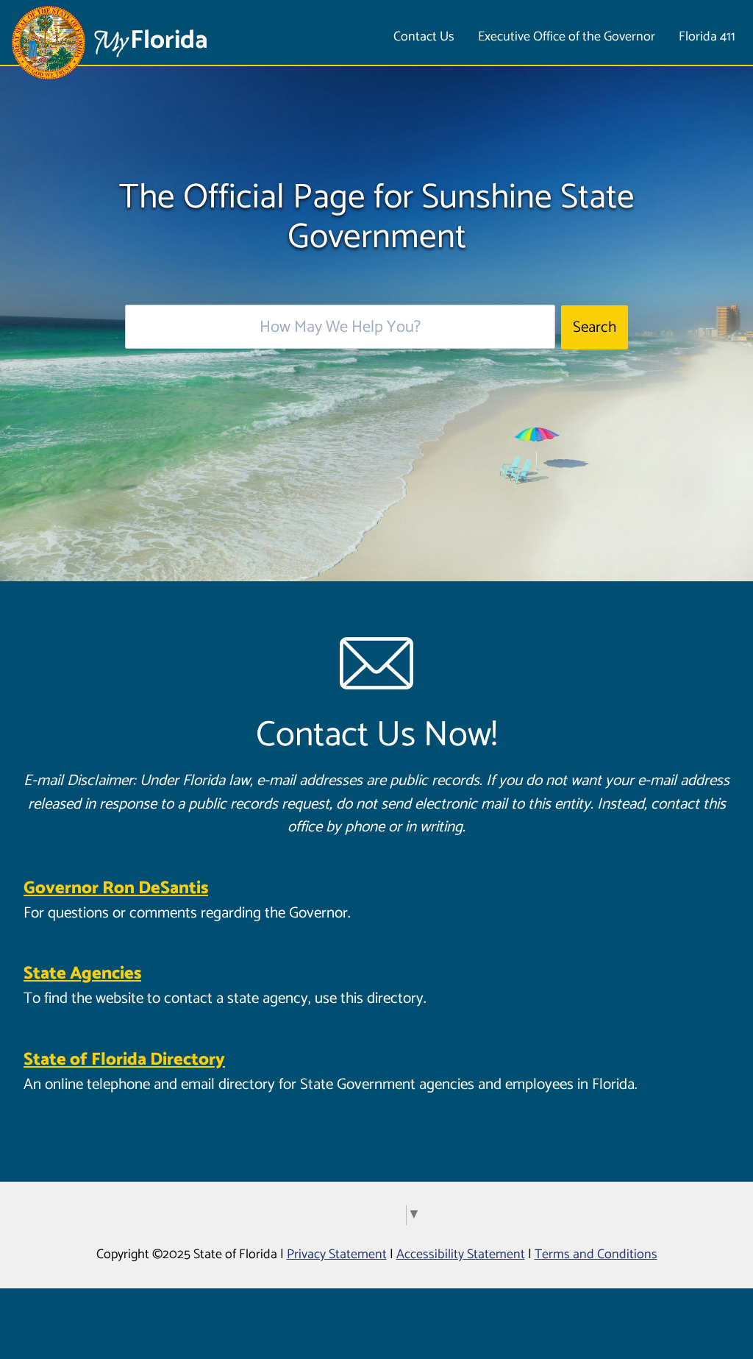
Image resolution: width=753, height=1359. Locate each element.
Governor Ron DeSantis (116, 888)
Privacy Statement (337, 1254)
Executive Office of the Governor (566, 37)
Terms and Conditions (596, 1254)
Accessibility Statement (460, 1254)
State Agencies (82, 973)
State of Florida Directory (124, 1060)
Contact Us (423, 37)
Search (594, 327)
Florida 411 (707, 37)
